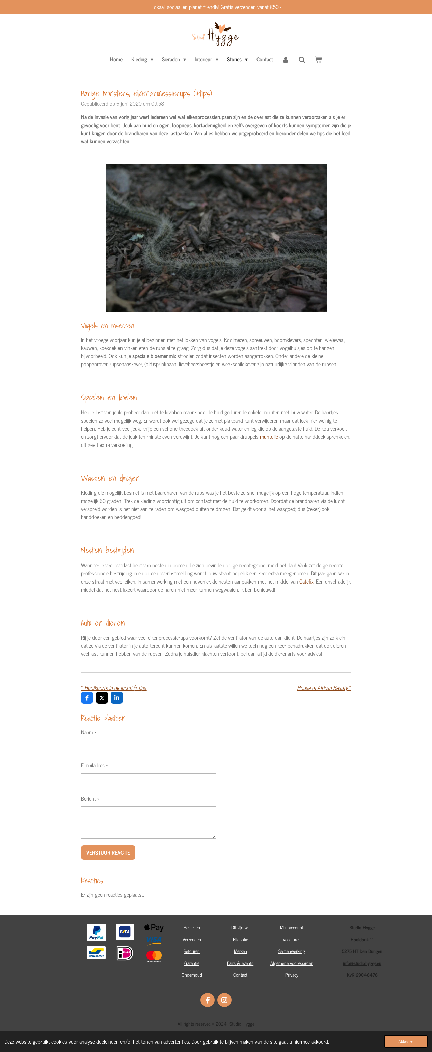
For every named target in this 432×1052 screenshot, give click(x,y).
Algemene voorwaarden (291, 963)
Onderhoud (192, 974)
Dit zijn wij (240, 927)
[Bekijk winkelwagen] (318, 59)
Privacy (291, 974)
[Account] (285, 59)
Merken (240, 951)
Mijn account (291, 927)
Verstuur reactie (108, 852)
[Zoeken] (302, 59)
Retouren (192, 951)
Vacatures (291, 939)
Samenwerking (291, 951)
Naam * (88, 732)
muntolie (269, 436)
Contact (240, 974)
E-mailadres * (94, 765)
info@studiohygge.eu (362, 963)
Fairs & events (240, 963)
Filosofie (240, 939)
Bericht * (90, 798)
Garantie (191, 963)
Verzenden (192, 939)
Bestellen (192, 927)
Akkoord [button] (405, 1041)
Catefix (306, 581)
